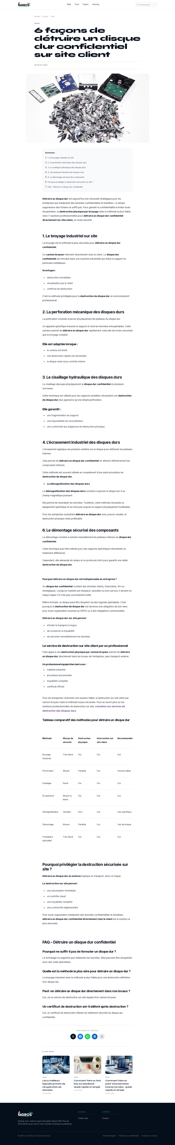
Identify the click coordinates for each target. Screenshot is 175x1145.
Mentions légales (109, 1136)
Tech (77, 4)
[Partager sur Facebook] (80, 1036)
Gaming (95, 4)
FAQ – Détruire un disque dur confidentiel (65, 187)
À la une (45, 16)
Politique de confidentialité (129, 1136)
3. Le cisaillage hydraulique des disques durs (67, 167)
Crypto (86, 4)
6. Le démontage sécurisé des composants (66, 177)
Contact (105, 1118)
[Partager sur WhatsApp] (87, 1036)
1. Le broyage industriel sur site (61, 158)
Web (69, 4)
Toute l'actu (83, 1118)
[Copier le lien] (102, 1036)
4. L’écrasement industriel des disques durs (66, 172)
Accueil (37, 16)
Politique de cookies (149, 1136)
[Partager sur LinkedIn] (94, 1036)
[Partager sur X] (73, 1036)
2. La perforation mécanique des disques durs (67, 162)
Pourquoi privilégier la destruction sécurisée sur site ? (70, 182)
